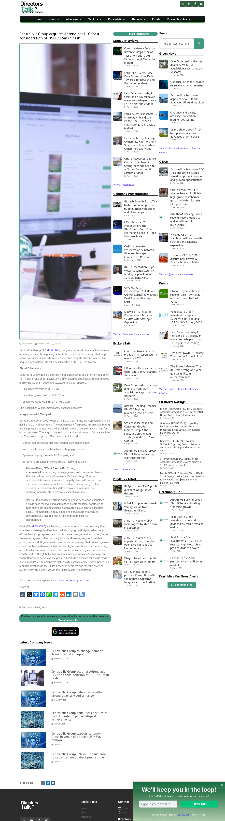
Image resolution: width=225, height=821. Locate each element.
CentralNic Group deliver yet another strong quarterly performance (77, 694)
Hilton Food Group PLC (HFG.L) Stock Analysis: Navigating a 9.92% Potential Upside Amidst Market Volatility (181, 412)
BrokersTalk (121, 343)
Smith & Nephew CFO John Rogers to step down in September (140, 524)
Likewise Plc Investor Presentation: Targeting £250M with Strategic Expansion (139, 317)
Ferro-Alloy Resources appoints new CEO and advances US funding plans (187, 98)
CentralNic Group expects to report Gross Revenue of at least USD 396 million (76, 736)
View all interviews (124, 184)
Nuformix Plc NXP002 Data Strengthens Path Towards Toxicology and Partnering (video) (139, 78)
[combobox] (176, 43)
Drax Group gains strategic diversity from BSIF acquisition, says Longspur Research (141, 390)
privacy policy (185, 814)
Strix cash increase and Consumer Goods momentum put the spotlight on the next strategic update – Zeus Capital (139, 432)
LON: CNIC (39, 526)
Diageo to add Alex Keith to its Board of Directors (140, 560)
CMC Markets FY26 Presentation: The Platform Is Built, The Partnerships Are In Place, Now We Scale (140, 229)
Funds (156, 19)
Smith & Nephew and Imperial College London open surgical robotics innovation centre (139, 543)
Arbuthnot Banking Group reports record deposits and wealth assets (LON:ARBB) (186, 219)
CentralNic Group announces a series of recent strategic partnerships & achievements (79, 716)
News (52, 19)
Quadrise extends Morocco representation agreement (187, 83)
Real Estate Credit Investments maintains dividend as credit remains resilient (186, 522)
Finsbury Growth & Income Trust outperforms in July (187, 354)
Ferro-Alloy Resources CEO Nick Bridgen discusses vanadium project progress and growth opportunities (187, 174)
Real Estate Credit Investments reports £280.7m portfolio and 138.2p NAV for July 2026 (186, 317)
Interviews (72, 19)
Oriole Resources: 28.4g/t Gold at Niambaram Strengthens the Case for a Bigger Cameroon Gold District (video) (140, 166)
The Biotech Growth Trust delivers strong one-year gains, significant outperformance (186, 371)
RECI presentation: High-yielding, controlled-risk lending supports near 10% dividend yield (139, 272)
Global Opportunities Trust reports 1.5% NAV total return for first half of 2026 (187, 296)
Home (38, 19)
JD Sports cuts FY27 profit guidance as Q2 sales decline (140, 489)
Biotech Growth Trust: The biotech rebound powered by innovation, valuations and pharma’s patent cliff (140, 206)
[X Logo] (43, 783)
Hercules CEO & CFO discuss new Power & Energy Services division (185, 258)
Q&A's (163, 162)
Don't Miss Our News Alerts (178, 576)
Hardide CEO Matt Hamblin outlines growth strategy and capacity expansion (186, 240)
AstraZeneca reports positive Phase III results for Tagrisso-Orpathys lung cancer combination (139, 577)
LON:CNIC (53, 350)
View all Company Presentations (131, 334)
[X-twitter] (183, 4)
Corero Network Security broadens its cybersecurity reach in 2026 (140, 354)
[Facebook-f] (195, 4)
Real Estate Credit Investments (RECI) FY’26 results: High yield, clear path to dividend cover (186, 542)
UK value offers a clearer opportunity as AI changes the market (140, 371)
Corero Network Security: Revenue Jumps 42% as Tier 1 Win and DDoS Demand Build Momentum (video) (140, 55)
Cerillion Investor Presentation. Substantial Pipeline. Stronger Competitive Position (139, 251)
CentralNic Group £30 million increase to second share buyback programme (78, 755)
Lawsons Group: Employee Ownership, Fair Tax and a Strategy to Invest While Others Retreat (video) (140, 143)
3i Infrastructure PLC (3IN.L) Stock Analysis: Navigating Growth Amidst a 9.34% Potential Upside (180, 462)
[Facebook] (53, 783)
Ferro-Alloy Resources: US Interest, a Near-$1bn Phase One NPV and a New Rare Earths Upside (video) (140, 121)
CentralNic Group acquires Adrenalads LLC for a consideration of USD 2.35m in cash (80, 674)
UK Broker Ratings (172, 402)
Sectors (93, 19)
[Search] (199, 43)
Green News (167, 53)
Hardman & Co (169, 492)
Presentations (117, 19)
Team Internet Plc (68, 620)
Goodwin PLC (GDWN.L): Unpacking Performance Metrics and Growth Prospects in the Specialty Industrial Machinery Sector (180, 428)
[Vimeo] (201, 4)
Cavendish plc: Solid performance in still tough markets (186, 561)
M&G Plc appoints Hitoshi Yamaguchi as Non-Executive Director (140, 506)
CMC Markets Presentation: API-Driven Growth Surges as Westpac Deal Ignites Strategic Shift (141, 295)
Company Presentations (130, 194)
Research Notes (177, 19)
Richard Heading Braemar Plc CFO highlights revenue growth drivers (140, 409)
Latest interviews (125, 41)
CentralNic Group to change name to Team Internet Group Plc (77, 652)
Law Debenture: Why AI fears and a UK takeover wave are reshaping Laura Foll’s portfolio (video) (140, 98)
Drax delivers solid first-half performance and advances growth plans (185, 133)
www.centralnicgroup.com (74, 580)
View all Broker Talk (124, 469)
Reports (137, 19)
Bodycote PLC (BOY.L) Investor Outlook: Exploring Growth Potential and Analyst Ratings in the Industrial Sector (180, 445)
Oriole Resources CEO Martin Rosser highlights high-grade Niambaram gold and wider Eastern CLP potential (185, 197)
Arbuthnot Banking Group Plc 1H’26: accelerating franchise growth (140, 454)
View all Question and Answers (176, 274)
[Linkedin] (189, 4)
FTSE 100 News (124, 479)
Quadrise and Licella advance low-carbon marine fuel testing (183, 116)
